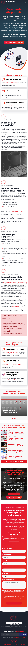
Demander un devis (14, 542)
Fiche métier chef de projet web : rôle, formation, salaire (16, 433)
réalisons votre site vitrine (10, 82)
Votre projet (5, 573)
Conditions (23, 637)
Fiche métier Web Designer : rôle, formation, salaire (15, 439)
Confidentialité (16, 637)
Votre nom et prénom (7, 548)
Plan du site (22, 644)
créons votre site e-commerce (12, 105)
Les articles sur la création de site (14, 461)
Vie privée (15, 644)
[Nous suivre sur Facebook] (12, 641)
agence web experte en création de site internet (15, 282)
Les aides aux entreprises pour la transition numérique (16, 457)
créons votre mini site (9, 94)
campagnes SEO (16, 306)
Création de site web (12, 6)
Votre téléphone (6, 554)
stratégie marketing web (17, 211)
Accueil (4, 6)
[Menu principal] (25, 2)
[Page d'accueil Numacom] (8, 2)
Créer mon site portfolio (15, 42)
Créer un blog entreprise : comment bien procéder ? (15, 451)
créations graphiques (12, 379)
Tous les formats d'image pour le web (9, 411)
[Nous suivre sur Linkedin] (15, 641)
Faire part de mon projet (14, 603)
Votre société (5, 567)
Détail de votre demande (8, 579)
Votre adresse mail (7, 561)
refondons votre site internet (11, 352)
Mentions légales (7, 644)
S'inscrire (23, 634)
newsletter (20, 631)
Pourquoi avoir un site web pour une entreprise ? (15, 445)
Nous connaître (14, 493)
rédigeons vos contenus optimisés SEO (11, 365)
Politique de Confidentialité (18, 600)
